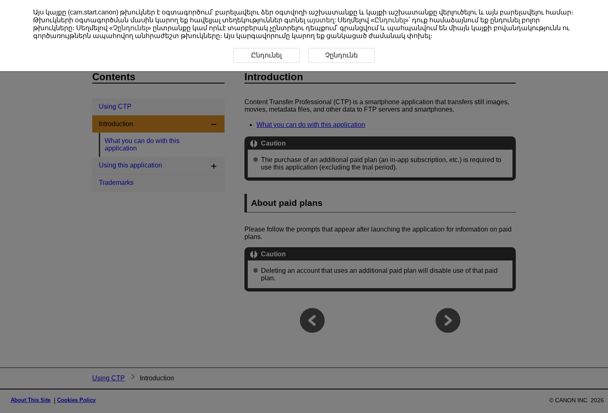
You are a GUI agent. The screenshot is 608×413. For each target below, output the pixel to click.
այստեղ (320, 20)
